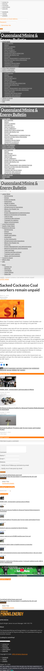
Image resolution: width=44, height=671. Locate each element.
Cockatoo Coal (26, 368)
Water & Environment (11, 67)
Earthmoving (8, 43)
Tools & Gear (8, 62)
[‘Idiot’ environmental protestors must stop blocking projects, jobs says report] (2, 550)
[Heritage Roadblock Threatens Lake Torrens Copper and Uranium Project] (8, 425)
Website (2, 462)
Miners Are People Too (11, 55)
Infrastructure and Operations (14, 83)
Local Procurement (8, 68)
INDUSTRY (3, 370)
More (4, 265)
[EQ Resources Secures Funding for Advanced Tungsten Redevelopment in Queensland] (8, 405)
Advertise (4, 4)
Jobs (3, 101)
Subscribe (5, 8)
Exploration (8, 48)
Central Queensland (9, 368)
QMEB (2, 277)
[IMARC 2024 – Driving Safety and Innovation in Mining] (8, 387)
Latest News (6, 42)
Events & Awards (9, 47)
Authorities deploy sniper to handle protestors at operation (16, 544)
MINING (14, 370)
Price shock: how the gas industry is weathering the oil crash (18, 476)
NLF (18, 370)
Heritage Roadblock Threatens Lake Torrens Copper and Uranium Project (20, 519)
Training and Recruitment (13, 93)
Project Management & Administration (17, 58)
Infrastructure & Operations (14, 53)
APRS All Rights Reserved (19, 654)
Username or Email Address (8, 19)
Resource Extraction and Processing (16, 90)
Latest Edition (6, 7)
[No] (13, 670)
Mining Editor (4, 297)
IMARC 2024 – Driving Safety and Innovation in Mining (17, 389)
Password (3, 22)
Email (2, 459)
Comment (3, 452)
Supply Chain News (8, 70)
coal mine (19, 368)
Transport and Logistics (12, 95)
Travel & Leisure (7, 98)
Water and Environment (12, 96)
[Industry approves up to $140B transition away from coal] (2, 533)
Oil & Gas (7, 57)
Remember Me (6, 25)
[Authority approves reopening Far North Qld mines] (2, 525)
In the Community (10, 82)
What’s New (6, 100)
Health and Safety (10, 78)
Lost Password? (5, 32)
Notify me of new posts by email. (12, 468)
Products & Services (8, 72)
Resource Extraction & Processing (15, 60)
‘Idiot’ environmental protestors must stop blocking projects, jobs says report (21, 552)
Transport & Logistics (11, 65)
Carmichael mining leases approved (11, 475)
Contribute (5, 5)
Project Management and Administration (18, 88)
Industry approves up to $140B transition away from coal (15, 536)
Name (2, 455)
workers (22, 370)
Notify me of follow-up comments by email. (15, 465)
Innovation (8, 80)
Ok (11, 670)
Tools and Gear (9, 91)
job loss (9, 370)
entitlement (35, 368)
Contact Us (5, 2)
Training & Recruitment (12, 63)
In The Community (10, 52)
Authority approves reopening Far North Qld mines (14, 528)
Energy (6, 45)
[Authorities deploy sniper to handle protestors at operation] (2, 542)
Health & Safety (9, 50)
